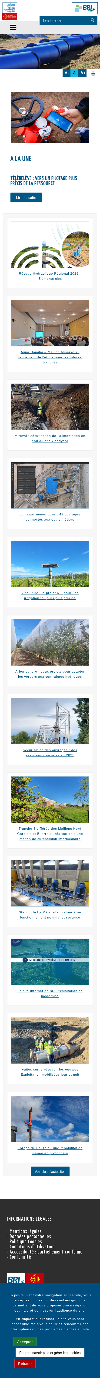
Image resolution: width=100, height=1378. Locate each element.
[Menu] (13, 27)
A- (67, 73)
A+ (83, 73)
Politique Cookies (26, 1241)
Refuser (25, 1364)
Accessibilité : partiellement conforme (46, 1252)
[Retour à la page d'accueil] (9, 11)
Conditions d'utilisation (32, 1247)
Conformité (20, 1257)
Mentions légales (26, 1231)
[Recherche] (92, 20)
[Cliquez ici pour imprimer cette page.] (93, 73)
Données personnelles (30, 1236)
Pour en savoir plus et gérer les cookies (50, 1353)
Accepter (25, 1342)
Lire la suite (26, 198)
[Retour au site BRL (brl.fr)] (85, 8)
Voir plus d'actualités (50, 1172)
